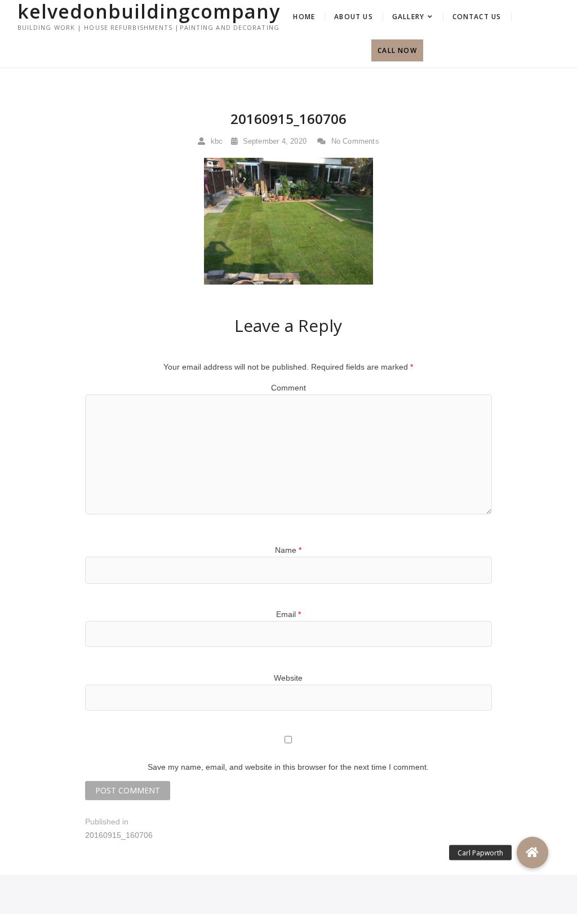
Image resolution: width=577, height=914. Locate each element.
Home (304, 16)
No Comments (354, 141)
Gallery (408, 16)
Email (288, 614)
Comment (288, 387)
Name (288, 549)
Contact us (476, 16)
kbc (215, 141)
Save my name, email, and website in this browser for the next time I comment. (288, 766)
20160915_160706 (288, 118)
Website (288, 677)
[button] (532, 852)
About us (353, 16)
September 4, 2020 (273, 141)
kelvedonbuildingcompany (148, 11)
